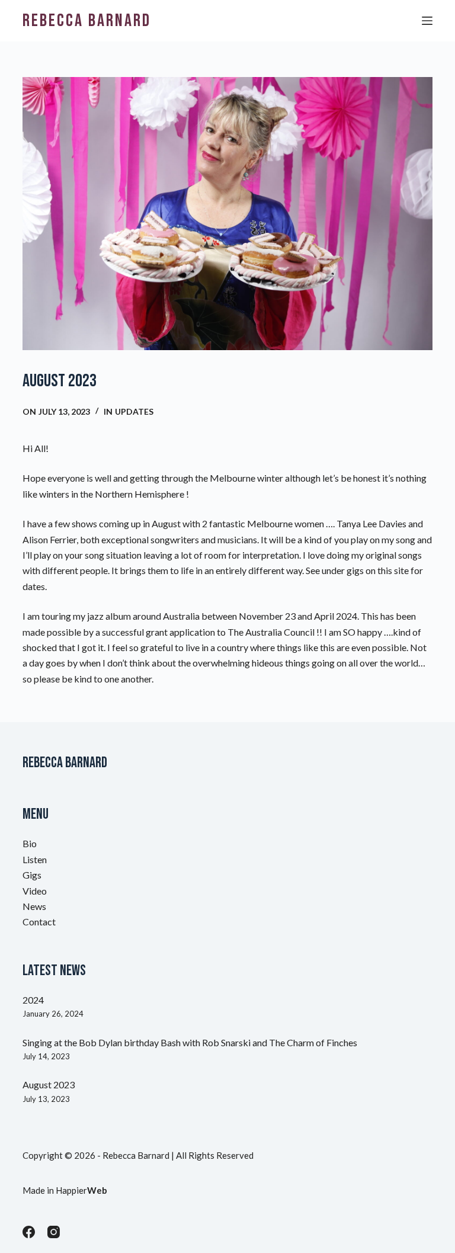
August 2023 (49, 1084)
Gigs (32, 874)
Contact (39, 921)
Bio (30, 843)
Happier (81, 1190)
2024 (33, 999)
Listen (35, 859)
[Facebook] (29, 1232)
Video (35, 890)
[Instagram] (53, 1232)
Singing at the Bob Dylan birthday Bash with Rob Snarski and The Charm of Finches (190, 1042)
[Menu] (427, 20)
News (34, 906)
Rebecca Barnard (87, 20)
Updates (134, 411)
